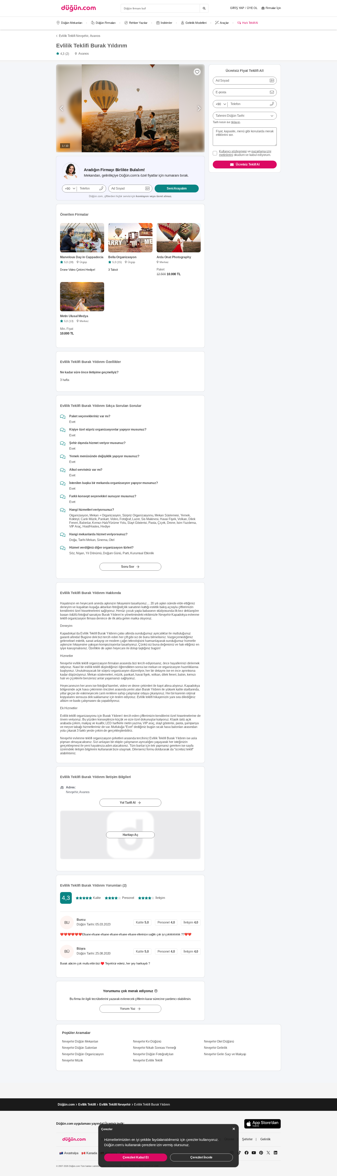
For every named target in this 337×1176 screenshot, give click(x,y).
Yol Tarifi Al (128, 802)
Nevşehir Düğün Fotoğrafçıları (153, 1054)
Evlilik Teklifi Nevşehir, (74, 35)
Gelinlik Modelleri (195, 22)
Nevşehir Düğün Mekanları (80, 1041)
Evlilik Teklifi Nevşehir (114, 1104)
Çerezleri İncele (201, 1157)
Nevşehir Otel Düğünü (219, 1041)
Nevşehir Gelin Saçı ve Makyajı (225, 1054)
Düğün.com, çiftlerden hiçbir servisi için (130, 196)
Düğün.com (66, 1104)
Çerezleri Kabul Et (135, 1157)
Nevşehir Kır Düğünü (147, 1041)
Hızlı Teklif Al (250, 22)
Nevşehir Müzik (72, 1060)
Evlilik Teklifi (87, 1104)
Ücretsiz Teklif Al (247, 164)
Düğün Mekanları (71, 22)
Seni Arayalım (176, 188)
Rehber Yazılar (138, 22)
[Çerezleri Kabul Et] (234, 1129)
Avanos (95, 35)
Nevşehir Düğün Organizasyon (83, 1054)
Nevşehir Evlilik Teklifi (147, 1060)
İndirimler (166, 22)
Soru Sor (127, 566)
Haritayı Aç (130, 835)
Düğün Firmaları (106, 22)
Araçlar (224, 22)
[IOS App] (262, 1124)
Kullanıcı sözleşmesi (233, 151)
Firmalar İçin (273, 8)
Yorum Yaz (127, 1008)
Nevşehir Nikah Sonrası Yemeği (154, 1047)
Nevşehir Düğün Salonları (79, 1047)
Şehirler (247, 1139)
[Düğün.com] (78, 8)
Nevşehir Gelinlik (215, 1047)
